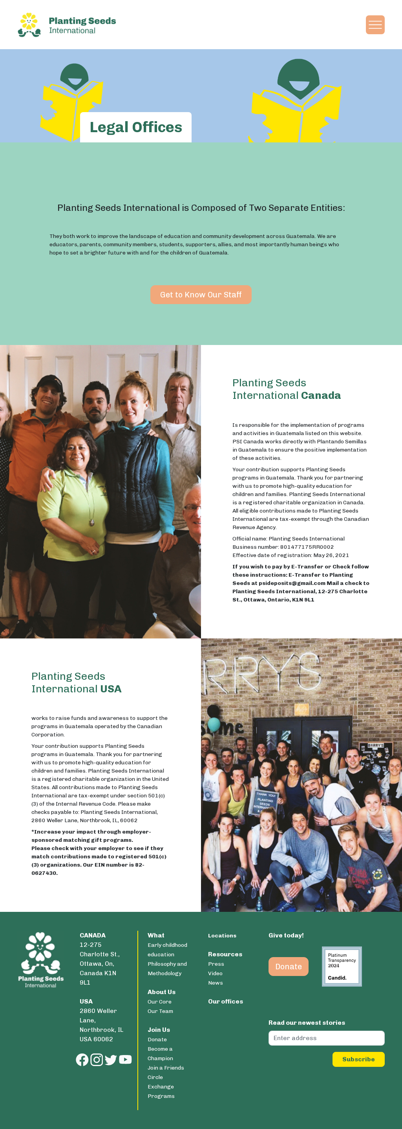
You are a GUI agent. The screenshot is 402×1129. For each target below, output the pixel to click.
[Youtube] (125, 1059)
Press (216, 964)
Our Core (160, 1001)
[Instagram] (96, 1059)
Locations (222, 935)
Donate (157, 1039)
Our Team (160, 1011)
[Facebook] (82, 1059)
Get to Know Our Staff (201, 294)
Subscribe (358, 1059)
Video (215, 973)
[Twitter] (110, 1059)
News (215, 983)
